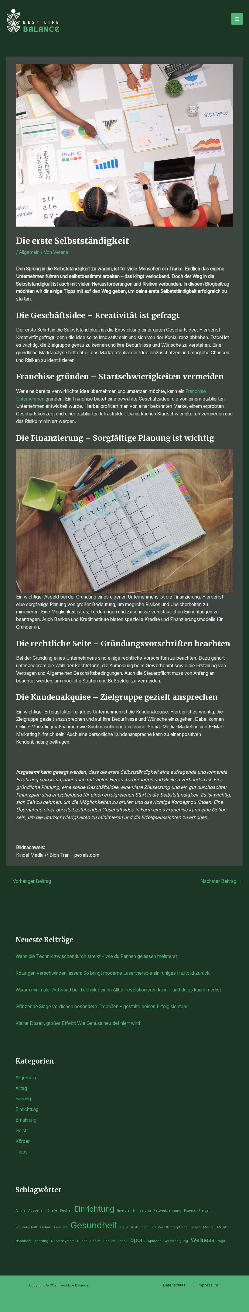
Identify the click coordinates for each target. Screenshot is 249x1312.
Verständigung (176, 1241)
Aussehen (36, 1211)
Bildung (23, 1099)
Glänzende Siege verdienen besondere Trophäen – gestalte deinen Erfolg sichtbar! (102, 1006)
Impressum (208, 1285)
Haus (124, 1227)
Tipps (21, 1152)
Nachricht (23, 1241)
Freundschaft (26, 1227)
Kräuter (157, 1227)
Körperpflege (177, 1227)
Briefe (52, 1211)
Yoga (221, 1241)
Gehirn (45, 1227)
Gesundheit (94, 1225)
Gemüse (61, 1227)
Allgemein (29, 252)
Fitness (190, 1211)
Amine (20, 1211)
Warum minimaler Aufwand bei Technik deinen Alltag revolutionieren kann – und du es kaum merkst (118, 990)
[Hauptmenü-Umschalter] (237, 19)
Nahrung (41, 1241)
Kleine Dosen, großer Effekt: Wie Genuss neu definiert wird (77, 1023)
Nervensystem (62, 1241)
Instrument (140, 1227)
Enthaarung (141, 1211)
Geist (20, 1130)
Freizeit (205, 1211)
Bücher (66, 1211)
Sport (137, 1240)
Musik (222, 1227)
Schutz (109, 1241)
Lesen (195, 1227)
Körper (22, 1141)
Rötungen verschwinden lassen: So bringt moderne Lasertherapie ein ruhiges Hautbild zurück (112, 973)
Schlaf (95, 1241)
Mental (208, 1227)
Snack (123, 1241)
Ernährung (25, 1120)
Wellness (202, 1240)
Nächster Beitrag (221, 881)
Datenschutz (174, 1285)
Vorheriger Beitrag (29, 881)
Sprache (155, 1241)
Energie (123, 1211)
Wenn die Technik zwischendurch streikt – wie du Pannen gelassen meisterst (96, 956)
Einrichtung (27, 1109)
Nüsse (82, 1241)
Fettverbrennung (167, 1211)
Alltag (21, 1088)
